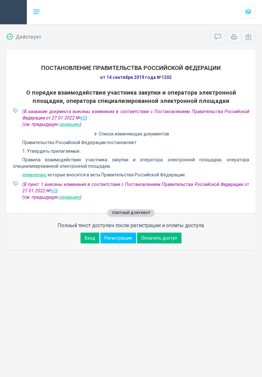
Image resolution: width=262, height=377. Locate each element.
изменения (34, 174)
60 (82, 117)
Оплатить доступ (159, 238)
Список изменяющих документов (133, 133)
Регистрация (118, 238)
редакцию (69, 124)
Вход (90, 238)
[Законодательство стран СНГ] (13, 12)
